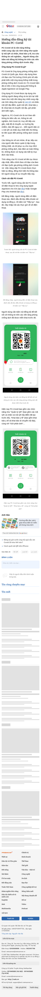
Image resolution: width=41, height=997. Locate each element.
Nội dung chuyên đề (29, 896)
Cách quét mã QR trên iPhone (16, 546)
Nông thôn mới (27, 891)
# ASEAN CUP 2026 (23, 26)
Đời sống (5, 870)
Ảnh (3, 904)
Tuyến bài (10, 918)
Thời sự (4, 857)
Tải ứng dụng (7, 987)
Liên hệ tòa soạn (8, 938)
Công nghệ (8, 32)
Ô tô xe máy (6, 878)
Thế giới (25, 865)
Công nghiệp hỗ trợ (29, 887)
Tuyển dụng (34, 987)
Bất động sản (7, 883)
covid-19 (24, 552)
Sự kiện (30, 918)
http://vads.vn (13, 979)
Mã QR (15, 552)
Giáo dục (5, 865)
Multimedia (6, 909)
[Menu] (3, 26)
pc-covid (34, 552)
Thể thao (25, 861)
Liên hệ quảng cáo (9, 963)
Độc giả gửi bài (21, 987)
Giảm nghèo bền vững (10, 891)
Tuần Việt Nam (7, 887)
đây (22, 189)
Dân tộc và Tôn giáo (9, 861)
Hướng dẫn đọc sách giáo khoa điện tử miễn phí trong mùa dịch (28, 523)
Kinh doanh (26, 857)
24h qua (5, 913)
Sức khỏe (5, 874)
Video (24, 904)
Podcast (25, 909)
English (5, 900)
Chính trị (25, 852)
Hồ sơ (24, 900)
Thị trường (22, 32)
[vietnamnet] (10, 28)
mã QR (28, 102)
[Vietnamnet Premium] (7, 853)
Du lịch (24, 878)
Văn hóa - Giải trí (28, 870)
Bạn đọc (25, 883)
